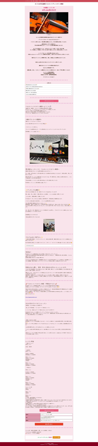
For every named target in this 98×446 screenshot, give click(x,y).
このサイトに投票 (56, 437)
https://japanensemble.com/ (31, 297)
